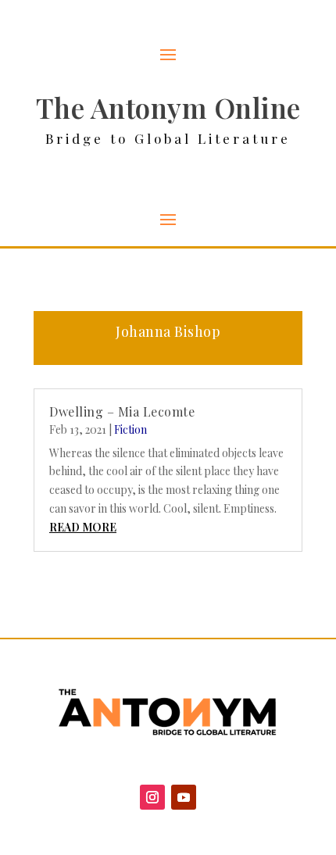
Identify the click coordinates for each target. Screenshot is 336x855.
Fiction (130, 429)
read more (82, 527)
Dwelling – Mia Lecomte (122, 411)
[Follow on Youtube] (183, 797)
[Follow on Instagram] (152, 797)
